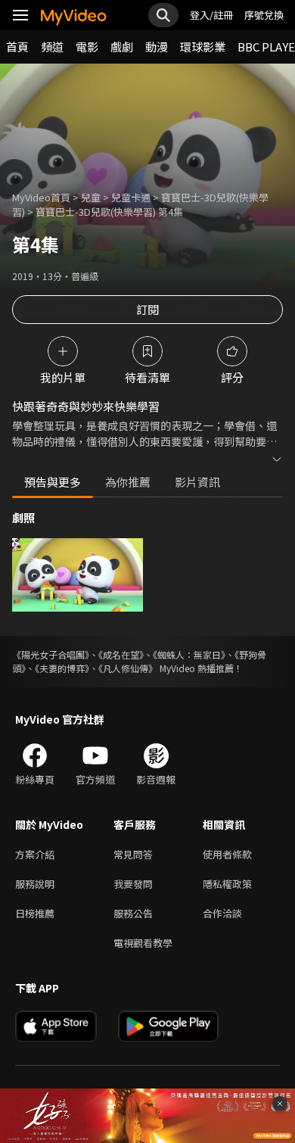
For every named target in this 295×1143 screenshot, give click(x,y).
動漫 (156, 47)
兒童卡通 (131, 197)
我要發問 (133, 884)
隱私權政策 (227, 884)
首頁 (17, 47)
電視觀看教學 (142, 943)
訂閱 (147, 309)
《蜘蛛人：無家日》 (189, 654)
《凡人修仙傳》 (127, 668)
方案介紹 (34, 854)
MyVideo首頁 (41, 197)
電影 (87, 47)
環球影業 (202, 47)
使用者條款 (227, 854)
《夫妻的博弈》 (62, 668)
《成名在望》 (121, 654)
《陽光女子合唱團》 (50, 654)
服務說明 (34, 884)
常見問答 (133, 854)
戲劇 (121, 47)
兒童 (91, 197)
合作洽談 (222, 913)
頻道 (52, 47)
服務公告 (133, 913)
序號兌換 (264, 15)
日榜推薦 (34, 913)
